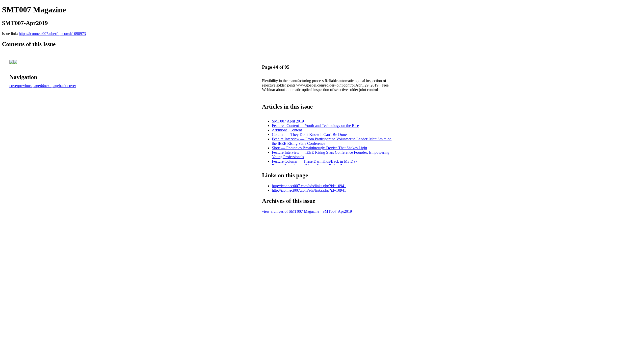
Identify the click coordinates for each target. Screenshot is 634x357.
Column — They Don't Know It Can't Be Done (309, 134)
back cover (67, 86)
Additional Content (287, 130)
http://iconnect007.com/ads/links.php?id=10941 (309, 186)
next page (51, 86)
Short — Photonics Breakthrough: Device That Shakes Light (319, 148)
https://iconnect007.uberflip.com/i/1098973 (52, 33)
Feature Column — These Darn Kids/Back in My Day (314, 161)
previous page (29, 86)
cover (13, 86)
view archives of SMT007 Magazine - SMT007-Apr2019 (307, 211)
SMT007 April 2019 (288, 121)
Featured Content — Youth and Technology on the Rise (315, 125)
